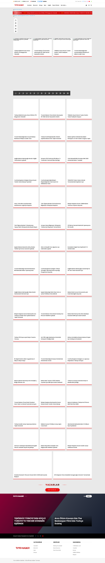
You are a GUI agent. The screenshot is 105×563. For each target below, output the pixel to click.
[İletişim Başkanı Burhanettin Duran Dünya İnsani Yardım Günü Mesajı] (52, 393)
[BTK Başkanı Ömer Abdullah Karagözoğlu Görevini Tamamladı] (72, 462)
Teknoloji (91, 38)
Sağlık (90, 35)
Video (91, 14)
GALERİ (17, 1)
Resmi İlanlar (55, 5)
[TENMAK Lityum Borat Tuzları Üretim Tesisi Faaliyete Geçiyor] (62, 43)
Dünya (90, 29)
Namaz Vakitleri (94, 50)
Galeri (91, 11)
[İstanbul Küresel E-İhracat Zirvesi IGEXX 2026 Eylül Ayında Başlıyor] (32, 462)
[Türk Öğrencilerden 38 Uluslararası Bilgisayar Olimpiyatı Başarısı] (52, 195)
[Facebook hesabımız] (35, 536)
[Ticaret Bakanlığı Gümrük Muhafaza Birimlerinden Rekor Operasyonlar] (25, 260)
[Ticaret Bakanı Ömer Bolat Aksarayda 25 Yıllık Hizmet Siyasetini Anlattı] (42, 43)
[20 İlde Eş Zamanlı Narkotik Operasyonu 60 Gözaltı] (79, 216)
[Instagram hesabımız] (87, 1)
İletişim (74, 554)
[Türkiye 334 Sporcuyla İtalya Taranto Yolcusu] (25, 328)
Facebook (96, 68)
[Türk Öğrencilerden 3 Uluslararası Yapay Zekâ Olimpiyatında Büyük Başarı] (25, 216)
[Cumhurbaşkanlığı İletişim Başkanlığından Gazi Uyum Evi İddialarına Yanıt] (52, 171)
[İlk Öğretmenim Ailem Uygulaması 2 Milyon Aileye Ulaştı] (25, 350)
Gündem (91, 23)
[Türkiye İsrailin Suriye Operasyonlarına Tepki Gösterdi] (25, 415)
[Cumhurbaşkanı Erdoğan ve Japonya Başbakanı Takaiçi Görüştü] (79, 350)
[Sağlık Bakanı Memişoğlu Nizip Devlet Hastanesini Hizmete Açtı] (25, 283)
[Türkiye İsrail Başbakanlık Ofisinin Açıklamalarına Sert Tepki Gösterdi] (52, 128)
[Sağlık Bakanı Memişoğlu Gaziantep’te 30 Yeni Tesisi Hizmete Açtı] (79, 260)
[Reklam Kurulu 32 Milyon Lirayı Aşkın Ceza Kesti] (52, 415)
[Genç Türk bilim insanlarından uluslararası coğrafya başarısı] (25, 195)
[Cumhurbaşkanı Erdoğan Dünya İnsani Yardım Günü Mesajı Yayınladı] (25, 171)
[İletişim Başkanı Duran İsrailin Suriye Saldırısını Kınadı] (79, 437)
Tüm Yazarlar (52, 490)
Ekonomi (91, 26)
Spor (90, 32)
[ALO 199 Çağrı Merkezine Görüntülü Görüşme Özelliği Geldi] (52, 328)
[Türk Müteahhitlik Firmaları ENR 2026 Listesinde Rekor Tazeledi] (79, 149)
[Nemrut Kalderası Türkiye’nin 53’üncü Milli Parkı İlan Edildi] (79, 393)
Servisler (63, 5)
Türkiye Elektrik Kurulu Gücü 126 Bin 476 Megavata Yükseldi (40, 12)
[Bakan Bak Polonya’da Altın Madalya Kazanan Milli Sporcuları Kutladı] (79, 305)
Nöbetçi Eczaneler (94, 44)
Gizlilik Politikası (76, 552)
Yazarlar (92, 17)
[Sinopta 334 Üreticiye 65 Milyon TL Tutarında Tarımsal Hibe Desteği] (52, 149)
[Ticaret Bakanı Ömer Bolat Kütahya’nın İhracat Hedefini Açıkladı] (52, 305)
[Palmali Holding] (52, 15)
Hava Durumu (93, 47)
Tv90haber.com (77, 545)
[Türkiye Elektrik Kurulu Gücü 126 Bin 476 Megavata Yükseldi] (22, 43)
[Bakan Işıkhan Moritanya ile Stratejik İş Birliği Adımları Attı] (25, 372)
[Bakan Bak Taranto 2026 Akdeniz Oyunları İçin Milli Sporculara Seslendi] (52, 372)
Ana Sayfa (92, 8)
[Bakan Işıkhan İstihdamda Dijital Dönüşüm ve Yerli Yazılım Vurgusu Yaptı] (79, 128)
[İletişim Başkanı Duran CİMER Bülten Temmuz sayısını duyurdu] (79, 195)
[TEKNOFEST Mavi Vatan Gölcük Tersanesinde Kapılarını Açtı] (79, 171)
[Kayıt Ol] (86, 5)
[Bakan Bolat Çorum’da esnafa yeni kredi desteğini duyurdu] (79, 283)
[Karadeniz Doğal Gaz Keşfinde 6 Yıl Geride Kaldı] (79, 238)
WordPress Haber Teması (32, 560)
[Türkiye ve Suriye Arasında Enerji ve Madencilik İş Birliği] (79, 372)
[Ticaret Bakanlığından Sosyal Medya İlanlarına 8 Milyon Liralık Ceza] (82, 43)
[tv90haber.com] (19, 6)
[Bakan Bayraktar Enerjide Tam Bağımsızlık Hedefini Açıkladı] (52, 437)
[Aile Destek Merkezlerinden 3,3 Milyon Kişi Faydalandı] (79, 415)
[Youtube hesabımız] (43, 536)
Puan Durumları (57, 550)
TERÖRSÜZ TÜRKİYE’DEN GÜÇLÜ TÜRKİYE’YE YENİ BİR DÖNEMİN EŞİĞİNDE (80, 12)
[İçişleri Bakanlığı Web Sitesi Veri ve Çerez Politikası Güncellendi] (52, 283)
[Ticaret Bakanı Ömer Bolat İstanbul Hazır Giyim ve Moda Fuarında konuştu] (25, 393)
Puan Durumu (93, 53)
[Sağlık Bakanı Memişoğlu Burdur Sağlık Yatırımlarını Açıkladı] (25, 149)
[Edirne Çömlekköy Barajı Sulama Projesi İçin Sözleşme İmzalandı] (79, 328)
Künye (74, 550)
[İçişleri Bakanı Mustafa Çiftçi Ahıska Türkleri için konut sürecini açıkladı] (25, 238)
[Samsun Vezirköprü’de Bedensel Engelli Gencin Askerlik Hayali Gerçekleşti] (25, 437)
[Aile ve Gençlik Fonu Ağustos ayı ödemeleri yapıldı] (52, 238)
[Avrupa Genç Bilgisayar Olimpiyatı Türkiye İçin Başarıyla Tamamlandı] (52, 216)
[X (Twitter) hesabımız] (96, 72)
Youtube (96, 80)
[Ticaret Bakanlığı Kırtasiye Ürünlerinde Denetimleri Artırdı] (52, 350)
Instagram (96, 76)
